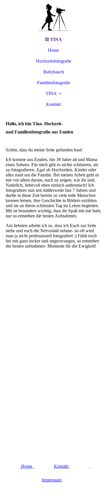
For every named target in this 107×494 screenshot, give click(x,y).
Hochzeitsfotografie (53, 61)
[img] (53, 17)
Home (53, 50)
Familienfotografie (53, 82)
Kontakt (62, 466)
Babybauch (53, 71)
